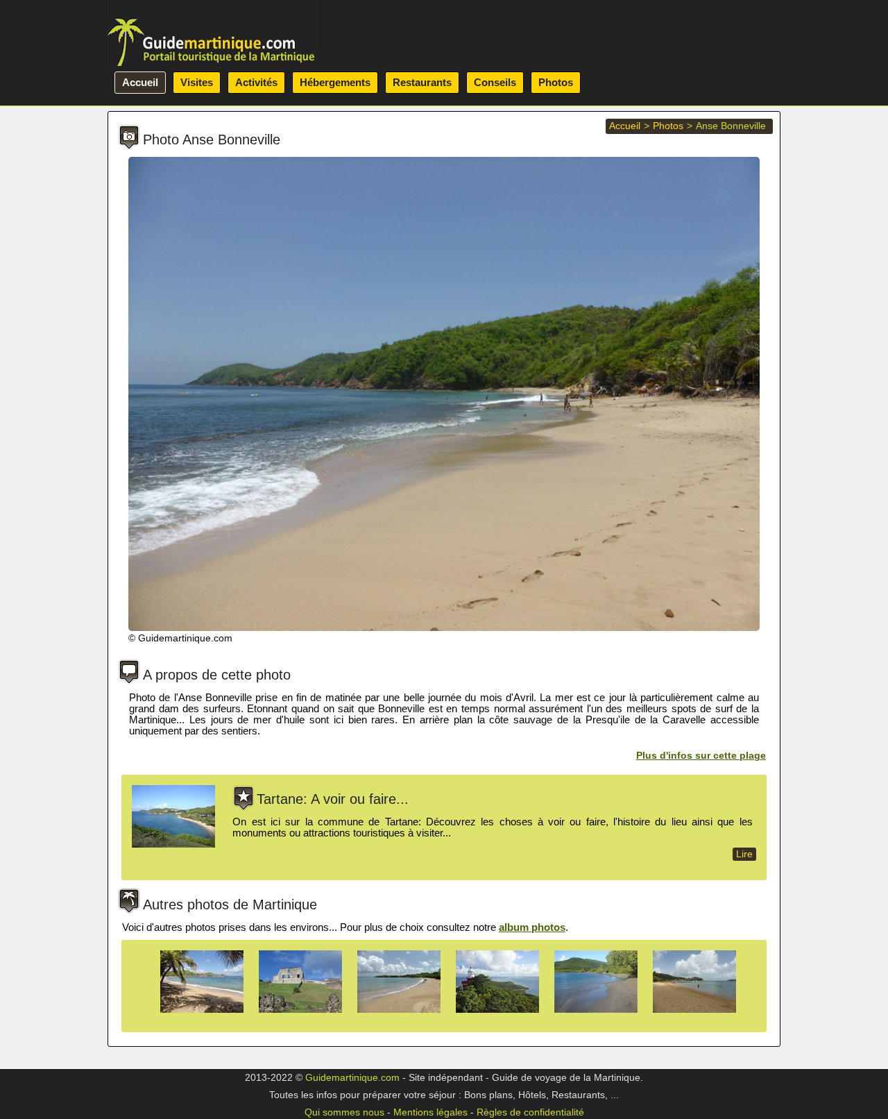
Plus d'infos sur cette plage (701, 755)
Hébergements (335, 82)
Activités (256, 82)
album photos (532, 927)
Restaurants (422, 82)
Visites (196, 82)
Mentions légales (430, 1112)
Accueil (140, 82)
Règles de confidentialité (530, 1112)
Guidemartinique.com (352, 1077)
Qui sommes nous (344, 1112)
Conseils (495, 82)
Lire (744, 854)
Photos (555, 82)
